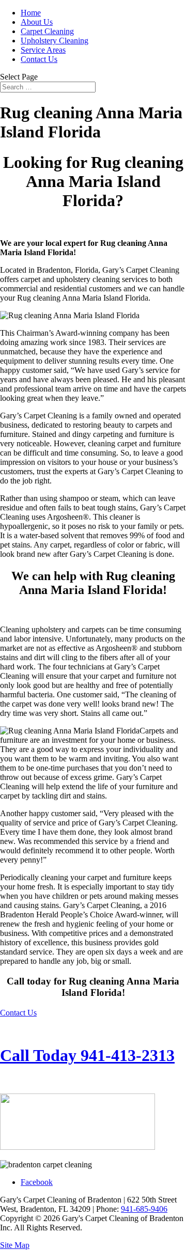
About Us (37, 22)
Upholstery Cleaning (54, 40)
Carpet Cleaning (47, 31)
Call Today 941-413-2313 (87, 1055)
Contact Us (39, 59)
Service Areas (43, 49)
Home (31, 12)
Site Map (14, 1245)
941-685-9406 (144, 1209)
